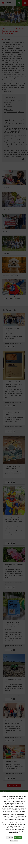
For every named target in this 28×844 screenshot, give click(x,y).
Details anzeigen (14, 840)
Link (23, 819)
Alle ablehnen (10, 837)
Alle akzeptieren (17, 837)
